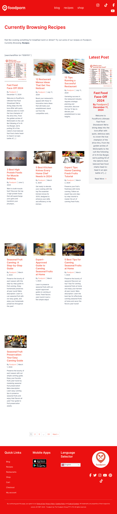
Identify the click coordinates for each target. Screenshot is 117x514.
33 (48, 434)
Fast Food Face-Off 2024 (101, 96)
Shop (80, 7)
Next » (55, 434)
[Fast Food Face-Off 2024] (16, 70)
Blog (57, 7)
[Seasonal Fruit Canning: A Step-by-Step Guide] (16, 249)
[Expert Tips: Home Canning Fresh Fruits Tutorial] (73, 157)
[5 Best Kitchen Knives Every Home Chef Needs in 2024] (44, 157)
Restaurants (11, 472)
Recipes (68, 7)
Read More (100, 179)
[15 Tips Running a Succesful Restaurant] (73, 66)
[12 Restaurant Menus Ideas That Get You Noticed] (44, 67)
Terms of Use (41, 504)
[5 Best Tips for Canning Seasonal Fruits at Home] (73, 249)
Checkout (10, 487)
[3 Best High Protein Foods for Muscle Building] (16, 158)
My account (11, 492)
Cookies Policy (60, 504)
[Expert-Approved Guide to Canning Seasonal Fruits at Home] (44, 249)
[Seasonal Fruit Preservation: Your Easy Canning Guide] (16, 341)
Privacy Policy (50, 504)
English (67, 465)
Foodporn (102, 104)
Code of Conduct (73, 504)
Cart (8, 482)
